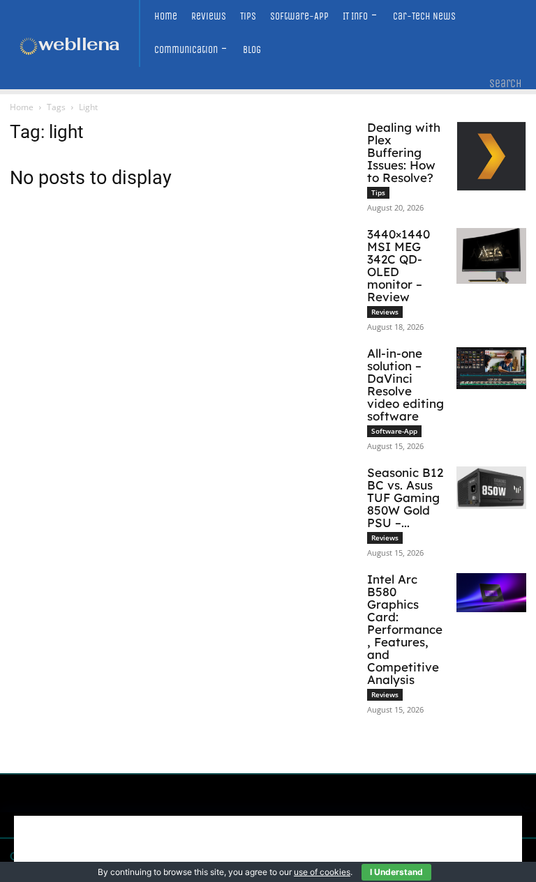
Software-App (394, 431)
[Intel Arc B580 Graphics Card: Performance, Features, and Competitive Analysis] (491, 592)
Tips (378, 192)
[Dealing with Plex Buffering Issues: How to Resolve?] (491, 156)
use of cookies (322, 872)
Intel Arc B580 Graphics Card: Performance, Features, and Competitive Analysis (404, 629)
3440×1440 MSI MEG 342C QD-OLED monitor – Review (398, 265)
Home (22, 107)
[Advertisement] (268, 847)
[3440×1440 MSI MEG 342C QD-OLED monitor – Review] (491, 256)
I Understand (396, 872)
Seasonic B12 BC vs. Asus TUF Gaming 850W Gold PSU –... (405, 497)
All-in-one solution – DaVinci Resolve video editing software (405, 384)
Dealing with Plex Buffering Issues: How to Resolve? (403, 152)
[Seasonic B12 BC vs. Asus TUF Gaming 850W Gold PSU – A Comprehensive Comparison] (491, 487)
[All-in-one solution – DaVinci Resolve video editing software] (491, 368)
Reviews (385, 312)
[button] (505, 83)
